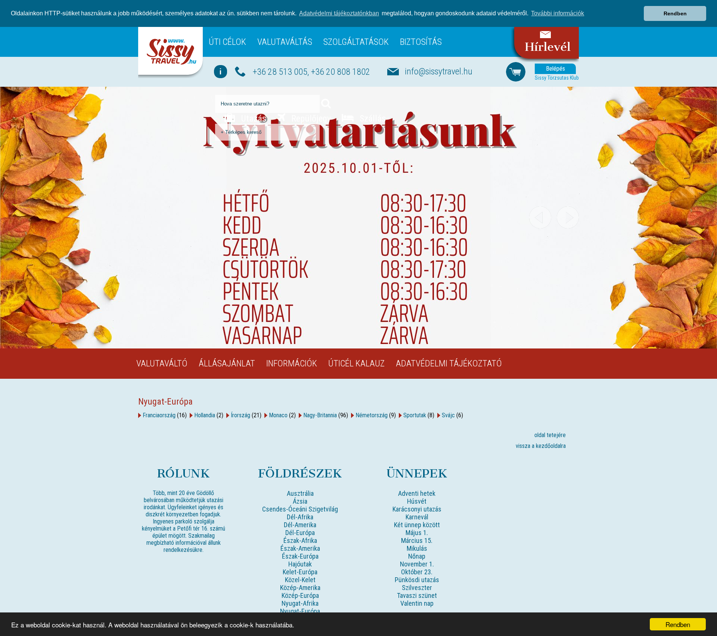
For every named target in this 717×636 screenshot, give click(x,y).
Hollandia (204, 415)
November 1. (417, 564)
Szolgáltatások (356, 42)
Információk (291, 363)
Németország (372, 415)
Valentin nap (417, 603)
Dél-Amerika (300, 525)
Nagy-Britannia (320, 415)
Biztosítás (421, 42)
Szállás (371, 118)
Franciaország (159, 415)
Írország (240, 415)
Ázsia (300, 501)
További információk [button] (557, 13)
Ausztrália (300, 493)
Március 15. (416, 540)
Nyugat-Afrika (300, 603)
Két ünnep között (417, 525)
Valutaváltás (284, 42)
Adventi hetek (416, 493)
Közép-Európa (300, 595)
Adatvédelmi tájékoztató (449, 363)
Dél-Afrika (300, 517)
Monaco (278, 415)
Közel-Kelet (300, 580)
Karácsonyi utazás (416, 509)
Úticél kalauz (356, 363)
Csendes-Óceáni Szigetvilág (300, 509)
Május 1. (417, 533)
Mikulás (417, 548)
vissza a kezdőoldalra (541, 445)
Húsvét (416, 501)
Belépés (555, 68)
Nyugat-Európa (300, 611)
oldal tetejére (550, 435)
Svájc (448, 415)
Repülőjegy (310, 118)
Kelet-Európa (300, 572)
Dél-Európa (300, 533)
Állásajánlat (227, 363)
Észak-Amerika (300, 548)
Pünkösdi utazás (417, 580)
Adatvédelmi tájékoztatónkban (339, 13)
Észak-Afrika (300, 540)
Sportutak (414, 415)
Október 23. (416, 572)
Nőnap (416, 556)
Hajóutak (300, 564)
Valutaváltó (161, 363)
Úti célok (227, 42)
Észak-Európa (300, 556)
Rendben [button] (675, 13)
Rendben (677, 624)
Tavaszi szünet (417, 595)
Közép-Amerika (300, 588)
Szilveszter (417, 588)
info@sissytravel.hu (438, 71)
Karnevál (417, 517)
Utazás (252, 118)
